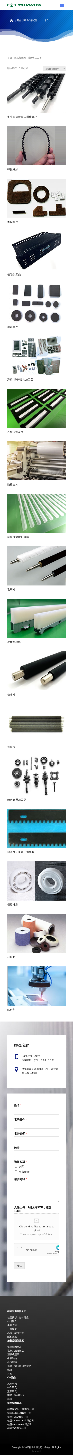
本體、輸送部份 (15, 1395)
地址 (17, 1147)
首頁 (9, 57)
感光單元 (12, 1383)
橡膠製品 (12, 1358)
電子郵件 (20, 1119)
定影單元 (12, 1391)
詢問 (21, 1166)
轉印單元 (12, 1387)
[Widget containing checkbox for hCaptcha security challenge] (36, 1249)
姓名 (17, 1105)
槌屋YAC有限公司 (16, 1428)
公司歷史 (12, 1329)
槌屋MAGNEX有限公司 (19, 1424)
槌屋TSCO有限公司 (17, 1416)
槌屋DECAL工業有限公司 (20, 1409)
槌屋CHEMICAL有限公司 (20, 1420)
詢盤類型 (20, 1161)
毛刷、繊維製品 (15, 1350)
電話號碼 (20, 1133)
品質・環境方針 (15, 1332)
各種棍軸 (12, 1362)
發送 (19, 1265)
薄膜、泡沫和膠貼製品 (19, 1366)
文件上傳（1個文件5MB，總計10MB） (32, 1209)
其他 (9, 1373)
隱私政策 (12, 1336)
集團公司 (12, 1325)
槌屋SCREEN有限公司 (19, 1412)
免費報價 (24, 1171)
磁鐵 (9, 1369)
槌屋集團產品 (14, 1346)
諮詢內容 (20, 1179)
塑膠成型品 (13, 1354)
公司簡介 (12, 1321)
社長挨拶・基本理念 (18, 1317)
